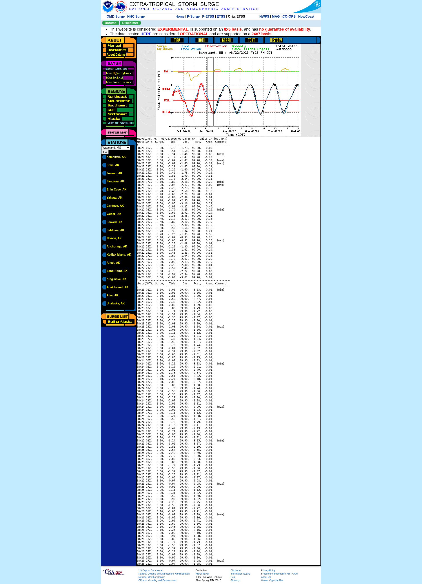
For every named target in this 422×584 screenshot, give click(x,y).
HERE (145, 34)
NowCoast (306, 16)
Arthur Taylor (202, 573)
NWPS (264, 16)
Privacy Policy (268, 570)
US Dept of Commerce (150, 570)
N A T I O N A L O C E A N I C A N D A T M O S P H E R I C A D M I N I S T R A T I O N (193, 9)
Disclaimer (130, 23)
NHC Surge (136, 16)
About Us (266, 577)
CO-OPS (289, 16)
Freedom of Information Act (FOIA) (279, 573)
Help (233, 577)
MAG (276, 16)
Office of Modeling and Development (157, 580)
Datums (110, 23)
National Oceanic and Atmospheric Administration (164, 573)
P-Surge (193, 16)
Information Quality (240, 573)
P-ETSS (208, 16)
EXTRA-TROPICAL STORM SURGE (174, 4)
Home (179, 16)
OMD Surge (116, 16)
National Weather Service (151, 577)
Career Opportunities (272, 580)
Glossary (235, 580)
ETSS (221, 16)
